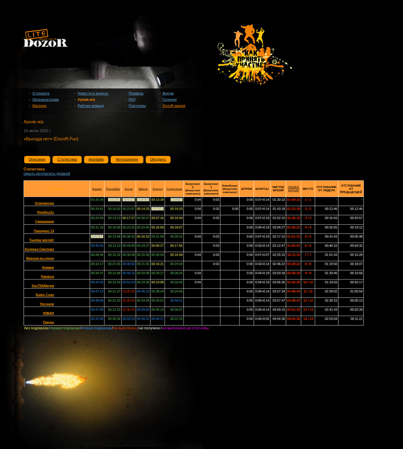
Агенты (158, 188)
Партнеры (137, 106)
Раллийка (113, 188)
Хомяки (48, 267)
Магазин (39, 106)
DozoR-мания (174, 106)
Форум (168, 93)
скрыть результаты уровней (47, 174)
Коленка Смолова (39, 249)
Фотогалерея (127, 159)
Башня (97, 188)
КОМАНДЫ (57, 188)
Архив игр (86, 100)
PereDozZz (45, 212)
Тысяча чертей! (41, 240)
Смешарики (44, 221)
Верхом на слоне (40, 258)
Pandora (47, 276)
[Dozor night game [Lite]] (201, 40)
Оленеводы (44, 203)
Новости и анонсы (93, 93)
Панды (48, 322)
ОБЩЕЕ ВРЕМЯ (293, 188)
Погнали (47, 304)
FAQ (132, 100)
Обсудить (158, 159)
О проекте (41, 93)
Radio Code (45, 295)
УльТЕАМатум (43, 285)
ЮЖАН (48, 313)
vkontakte (96, 159)
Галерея (170, 100)
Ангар (128, 188)
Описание (37, 159)
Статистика (67, 159)
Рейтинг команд (91, 106)
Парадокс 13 (44, 231)
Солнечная (174, 188)
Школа (143, 188)
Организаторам (45, 100)
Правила (136, 93)
